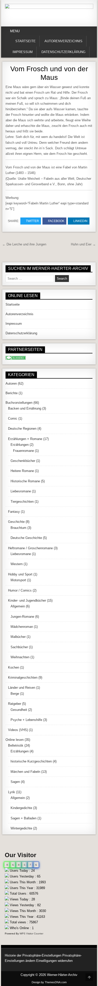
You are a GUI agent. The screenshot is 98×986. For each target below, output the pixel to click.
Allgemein (18, 606)
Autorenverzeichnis (63, 41)
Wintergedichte (21, 828)
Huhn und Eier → (83, 244)
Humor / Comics (20, 590)
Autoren (11, 383)
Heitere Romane (22, 471)
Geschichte (16, 522)
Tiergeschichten (22, 501)
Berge (15, 694)
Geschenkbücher (23, 461)
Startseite (25, 41)
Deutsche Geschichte (26, 538)
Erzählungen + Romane (25, 439)
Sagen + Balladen (23, 818)
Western (17, 564)
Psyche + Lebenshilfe (26, 720)
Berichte (12, 393)
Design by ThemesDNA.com (49, 982)
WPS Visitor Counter (31, 933)
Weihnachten (20, 657)
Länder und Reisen (21, 687)
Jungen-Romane (22, 616)
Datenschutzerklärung (63, 52)
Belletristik (15, 745)
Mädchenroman (22, 627)
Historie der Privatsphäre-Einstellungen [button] (33, 955)
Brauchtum (18, 528)
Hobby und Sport (20, 574)
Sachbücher (19, 647)
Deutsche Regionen (22, 428)
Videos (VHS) (18, 730)
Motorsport (18, 580)
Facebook (56, 221)
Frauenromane (23, 451)
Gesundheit (19, 710)
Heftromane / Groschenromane (30, 548)
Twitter (32, 221)
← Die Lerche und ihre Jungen (24, 244)
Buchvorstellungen (19, 403)
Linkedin (80, 221)
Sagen (15, 782)
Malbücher (18, 637)
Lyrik (11, 792)
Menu (15, 31)
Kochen (13, 667)
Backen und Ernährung (24, 408)
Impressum (23, 52)
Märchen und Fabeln (25, 772)
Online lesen (15, 740)
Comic (12, 418)
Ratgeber (14, 704)
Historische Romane (25, 481)
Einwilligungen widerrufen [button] (54, 961)
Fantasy (14, 512)
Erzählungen (20, 445)
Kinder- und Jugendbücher (27, 600)
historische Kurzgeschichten (31, 761)
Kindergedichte (21, 808)
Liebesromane (21, 491)
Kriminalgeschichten (22, 677)
